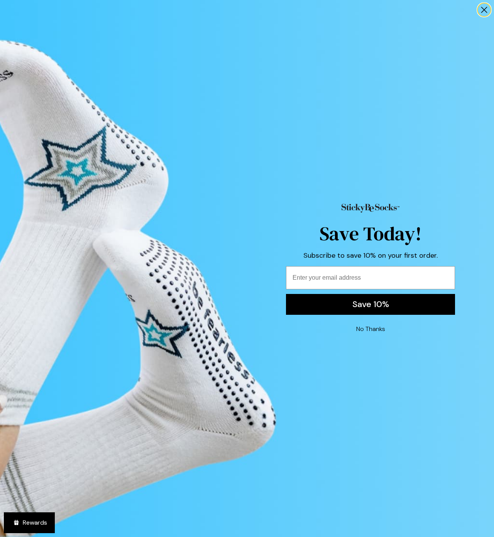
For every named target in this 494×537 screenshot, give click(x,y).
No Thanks (370, 329)
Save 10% (370, 304)
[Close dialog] (484, 10)
